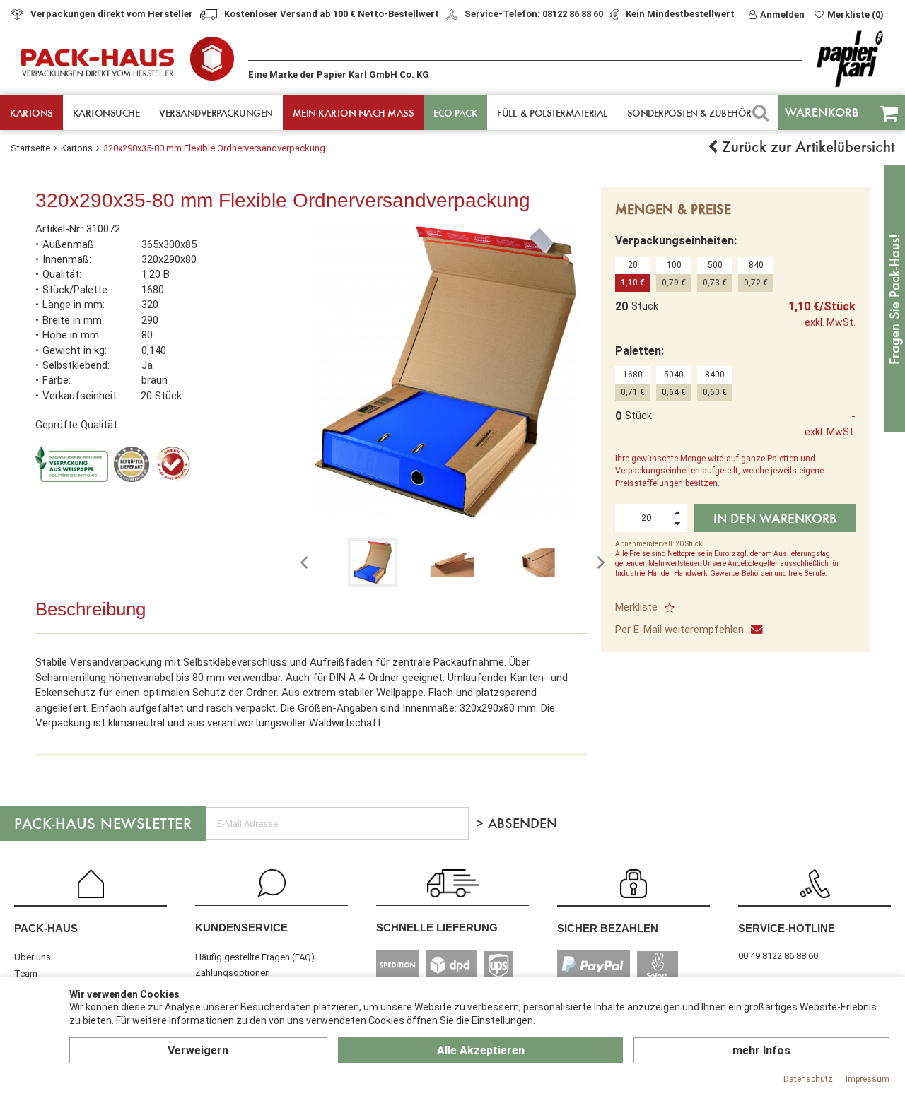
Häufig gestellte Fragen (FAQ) (255, 957)
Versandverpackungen (216, 113)
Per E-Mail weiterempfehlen (679, 629)
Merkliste (636, 607)
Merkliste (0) (855, 14)
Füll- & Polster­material (552, 113)
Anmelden (782, 14)
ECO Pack (455, 113)
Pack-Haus (46, 928)
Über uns (32, 957)
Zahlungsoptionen (232, 972)
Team (25, 973)
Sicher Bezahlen (607, 928)
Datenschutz (808, 1079)
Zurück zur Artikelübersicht (806, 146)
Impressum (867, 1079)
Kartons (31, 113)
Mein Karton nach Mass (353, 113)
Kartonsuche (106, 113)
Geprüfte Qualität (76, 424)
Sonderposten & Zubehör (689, 113)
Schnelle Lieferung (437, 927)
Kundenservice (241, 927)
